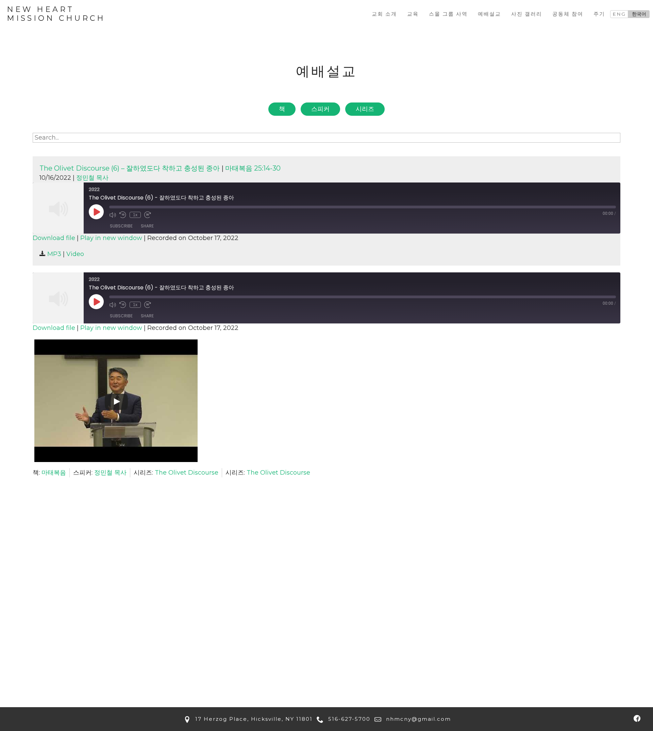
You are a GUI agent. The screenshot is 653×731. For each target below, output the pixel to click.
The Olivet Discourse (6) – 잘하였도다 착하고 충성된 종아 (129, 168)
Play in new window (111, 238)
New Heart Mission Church (56, 14)
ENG (619, 14)
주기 (599, 14)
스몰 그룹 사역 (448, 14)
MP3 (53, 254)
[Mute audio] (112, 215)
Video (75, 254)
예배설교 (489, 14)
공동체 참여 (567, 14)
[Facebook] (637, 718)
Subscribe (121, 226)
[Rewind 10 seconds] (122, 214)
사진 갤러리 (526, 14)
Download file (54, 238)
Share (147, 226)
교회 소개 (384, 14)
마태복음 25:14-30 (253, 168)
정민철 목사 (92, 177)
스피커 (320, 109)
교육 (413, 14)
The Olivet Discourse (186, 472)
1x (135, 214)
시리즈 (365, 109)
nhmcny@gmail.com (417, 719)
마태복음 (53, 472)
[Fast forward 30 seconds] (147, 214)
